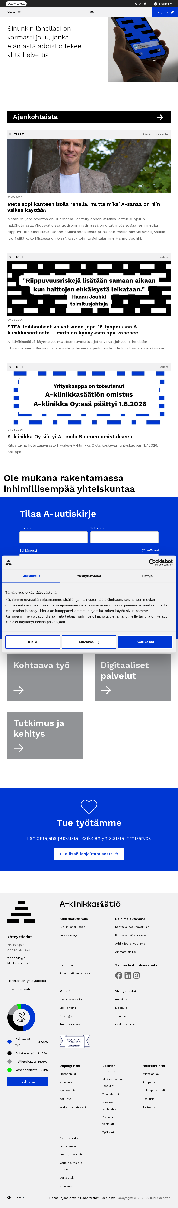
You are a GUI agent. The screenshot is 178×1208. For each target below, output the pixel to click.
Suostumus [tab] (31, 576)
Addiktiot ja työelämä (130, 943)
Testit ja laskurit (71, 1154)
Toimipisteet (124, 1016)
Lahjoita (162, 12)
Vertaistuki (67, 1177)
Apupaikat (150, 1082)
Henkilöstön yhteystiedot (26, 981)
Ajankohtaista (69, 1090)
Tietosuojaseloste (62, 1198)
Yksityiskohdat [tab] (89, 576)
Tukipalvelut (110, 1094)
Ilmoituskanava (70, 1024)
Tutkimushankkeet (72, 927)
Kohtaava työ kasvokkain (132, 927)
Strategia (66, 1016)
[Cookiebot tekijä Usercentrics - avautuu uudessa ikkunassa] (152, 562)
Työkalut (108, 1132)
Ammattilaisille (125, 952)
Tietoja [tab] (147, 576)
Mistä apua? (151, 1073)
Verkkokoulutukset (73, 1107)
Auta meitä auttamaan (75, 973)
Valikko (11, 12)
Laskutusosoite (19, 989)
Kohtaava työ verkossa (131, 935)
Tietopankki (68, 1073)
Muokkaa (86, 642)
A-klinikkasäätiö (71, 999)
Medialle (121, 1007)
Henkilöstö (122, 999)
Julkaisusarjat (69, 935)
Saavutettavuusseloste (97, 1198)
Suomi (164, 4)
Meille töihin (68, 1007)
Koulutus (66, 1098)
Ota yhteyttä (16, 3)
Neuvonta (66, 1082)
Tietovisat (149, 1107)
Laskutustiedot (125, 1024)
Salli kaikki (145, 642)
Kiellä (32, 642)
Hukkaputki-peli (154, 1090)
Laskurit (148, 1098)
